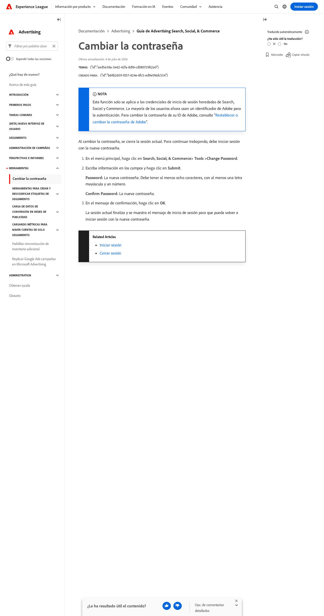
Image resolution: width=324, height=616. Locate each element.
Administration (20, 275)
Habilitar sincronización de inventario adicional (30, 246)
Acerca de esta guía (22, 84)
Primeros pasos (20, 105)
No (285, 43)
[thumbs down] (177, 606)
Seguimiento (18, 138)
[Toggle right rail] (264, 20)
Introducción (19, 95)
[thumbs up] (167, 606)
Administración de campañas (29, 148)
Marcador (277, 54)
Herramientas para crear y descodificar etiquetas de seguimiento (31, 194)
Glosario (15, 295)
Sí (274, 43)
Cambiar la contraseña (29, 178)
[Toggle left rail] (59, 20)
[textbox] (32, 46)
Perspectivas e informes (26, 158)
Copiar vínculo (300, 54)
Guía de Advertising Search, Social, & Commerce (178, 30)
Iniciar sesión (111, 244)
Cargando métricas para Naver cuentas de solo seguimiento (29, 230)
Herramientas (19, 168)
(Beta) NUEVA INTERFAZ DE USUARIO (26, 126)
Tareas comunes (20, 115)
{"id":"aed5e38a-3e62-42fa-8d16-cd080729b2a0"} (124, 67)
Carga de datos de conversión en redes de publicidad (29, 212)
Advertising (120, 30)
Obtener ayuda (19, 285)
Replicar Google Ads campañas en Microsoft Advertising (34, 261)
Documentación (91, 30)
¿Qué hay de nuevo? (24, 74)
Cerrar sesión (110, 253)
